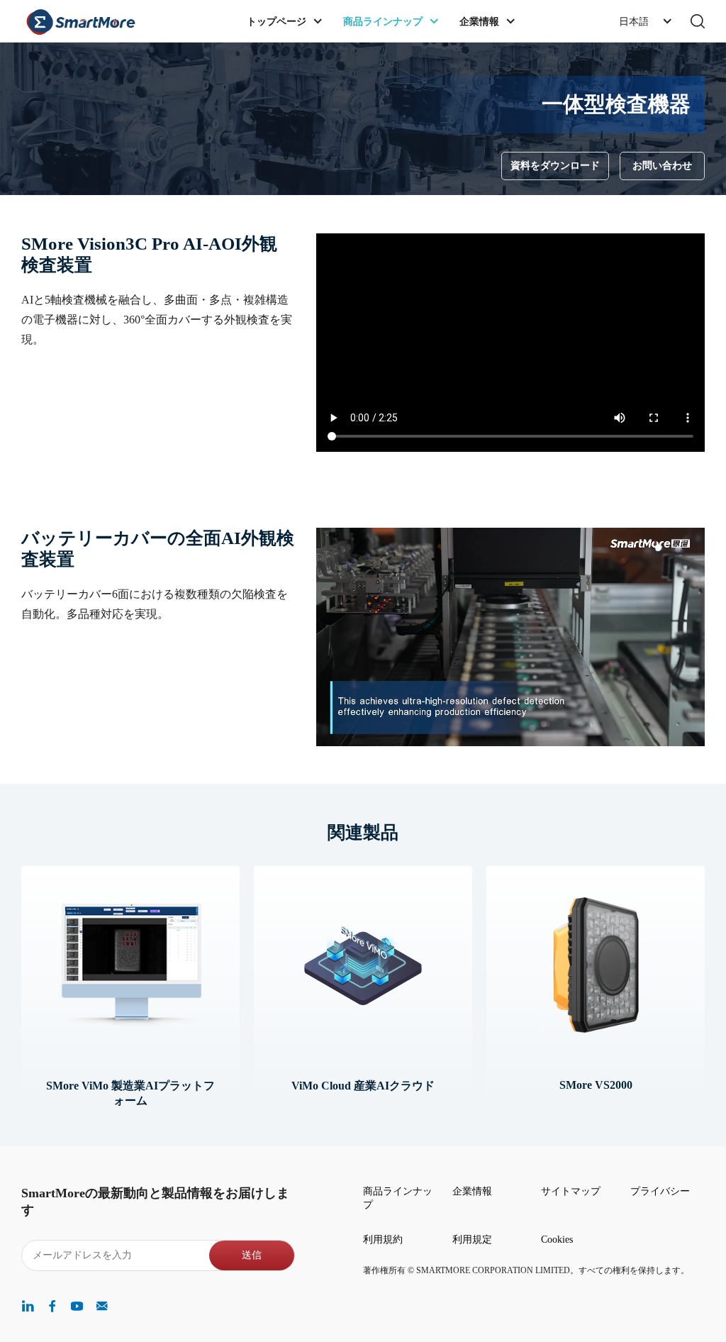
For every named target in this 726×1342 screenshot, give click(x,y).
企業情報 (472, 1191)
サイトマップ (571, 1191)
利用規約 (383, 1239)
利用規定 (472, 1239)
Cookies (557, 1239)
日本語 (634, 21)
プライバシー (660, 1191)
